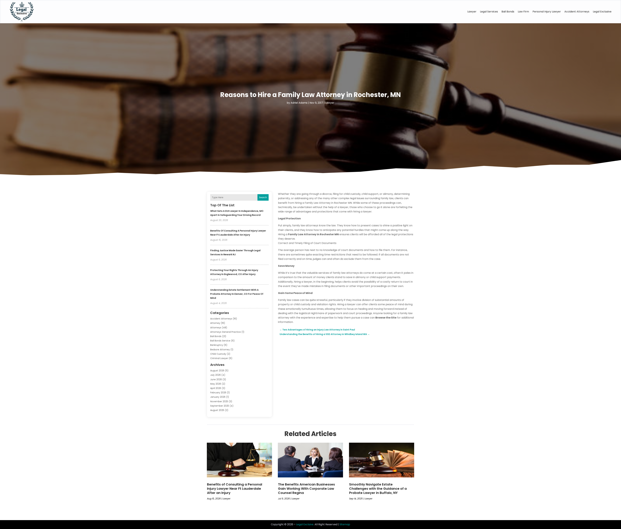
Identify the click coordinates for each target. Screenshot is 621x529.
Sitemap (344, 524)
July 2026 (215, 375)
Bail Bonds (507, 11)
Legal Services (489, 11)
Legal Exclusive (602, 11)
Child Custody (218, 354)
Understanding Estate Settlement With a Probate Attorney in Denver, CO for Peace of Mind (236, 294)
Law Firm (523, 11)
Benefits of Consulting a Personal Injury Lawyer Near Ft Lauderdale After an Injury (234, 488)
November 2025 (219, 401)
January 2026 (217, 397)
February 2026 (218, 392)
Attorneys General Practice (225, 332)
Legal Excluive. (305, 524)
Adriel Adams (299, 103)
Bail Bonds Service (220, 340)
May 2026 (215, 383)
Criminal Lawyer (219, 358)
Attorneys (215, 327)
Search (263, 197)
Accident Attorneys (576, 11)
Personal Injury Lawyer (547, 11)
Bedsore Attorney (220, 349)
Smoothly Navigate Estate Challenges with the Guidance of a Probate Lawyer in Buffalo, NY (378, 488)
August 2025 (217, 410)
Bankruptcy (216, 345)
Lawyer (471, 11)
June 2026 (216, 379)
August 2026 (217, 370)
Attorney (215, 323)
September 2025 (219, 405)
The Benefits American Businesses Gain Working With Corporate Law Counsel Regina (306, 488)
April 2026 (215, 388)
